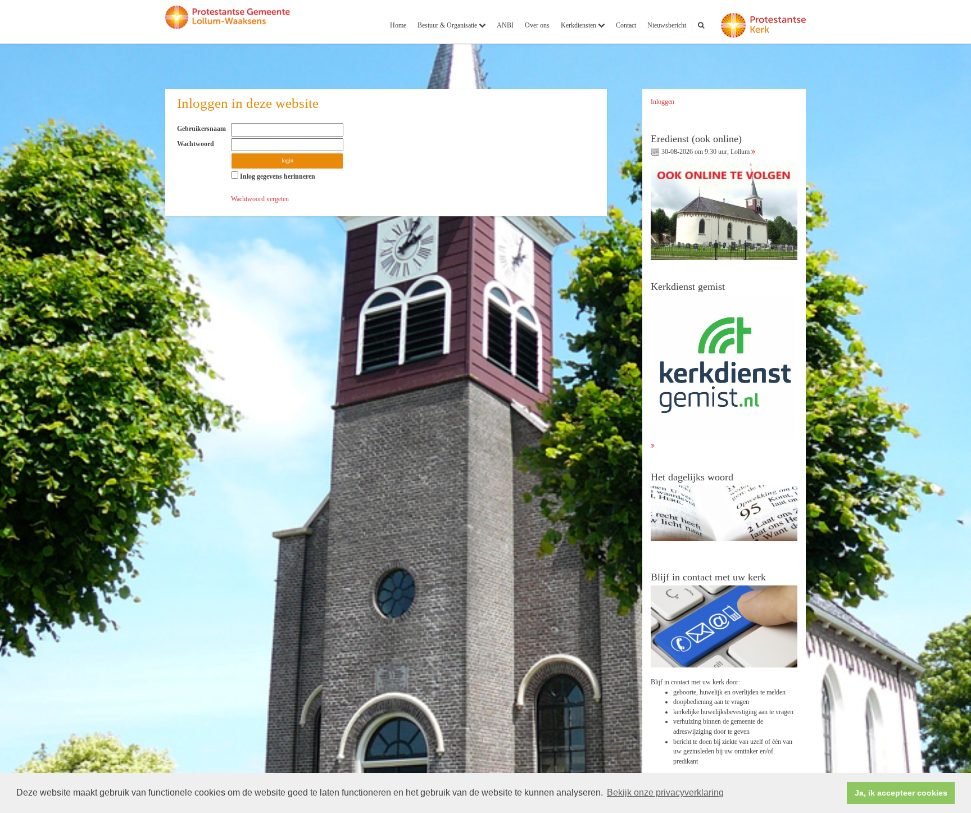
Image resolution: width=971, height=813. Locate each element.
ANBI (505, 25)
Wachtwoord (198, 144)
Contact (626, 25)
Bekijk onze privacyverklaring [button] (665, 792)
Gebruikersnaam (204, 129)
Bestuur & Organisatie (448, 25)
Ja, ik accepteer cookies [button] (901, 792)
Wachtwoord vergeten (260, 199)
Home (398, 25)
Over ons (537, 25)
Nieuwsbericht (666, 25)
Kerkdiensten (579, 25)
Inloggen (662, 102)
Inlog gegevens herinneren (276, 176)
